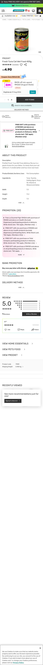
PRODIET (6, 58)
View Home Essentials (15, 343)
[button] (40, 10)
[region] (21, 655)
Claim (33, 92)
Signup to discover (12, 401)
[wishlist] (21, 64)
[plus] (11, 100)
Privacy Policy (18, 663)
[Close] (40, 648)
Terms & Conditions (18, 146)
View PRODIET (10, 355)
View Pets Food (11, 349)
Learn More (12, 274)
